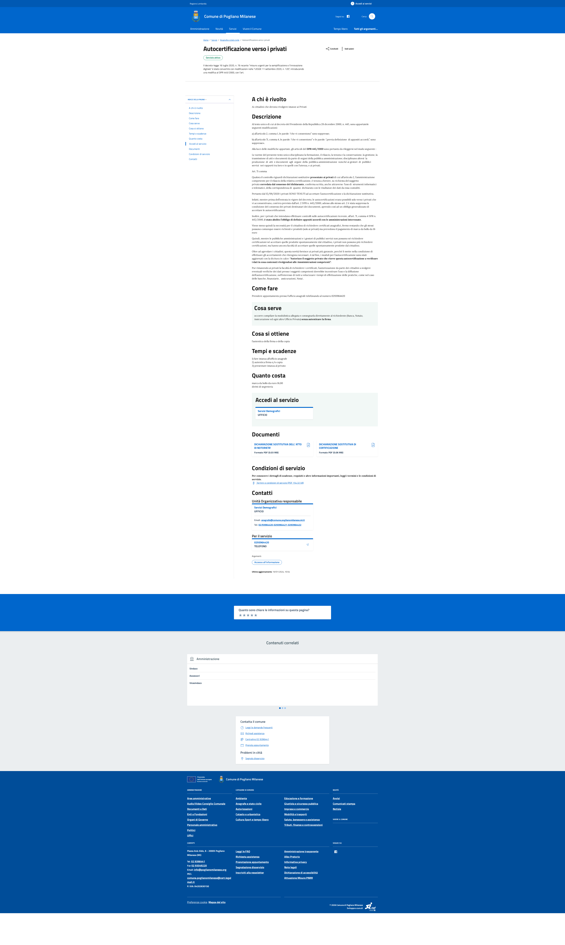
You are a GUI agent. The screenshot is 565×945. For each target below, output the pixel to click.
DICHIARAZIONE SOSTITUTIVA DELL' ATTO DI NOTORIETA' (278, 446)
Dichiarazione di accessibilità (301, 873)
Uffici (190, 835)
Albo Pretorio (292, 857)
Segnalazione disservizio (250, 867)
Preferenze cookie (197, 902)
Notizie (337, 809)
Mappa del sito (217, 902)
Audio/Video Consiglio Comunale (206, 804)
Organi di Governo (197, 820)
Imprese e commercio (296, 809)
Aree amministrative (199, 798)
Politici (191, 830)
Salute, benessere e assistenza (302, 820)
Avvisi (336, 798)
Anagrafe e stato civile (248, 804)
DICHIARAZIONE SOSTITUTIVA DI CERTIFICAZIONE (337, 446)
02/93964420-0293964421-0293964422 (280, 525)
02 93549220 (199, 866)
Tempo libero (341, 29)
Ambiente (241, 798)
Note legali (290, 867)
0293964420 (261, 542)
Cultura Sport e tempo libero (252, 820)
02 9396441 (198, 861)
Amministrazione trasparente (301, 851)
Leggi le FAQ (243, 851)
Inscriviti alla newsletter (250, 873)
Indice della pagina (196, 99)
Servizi (232, 29)
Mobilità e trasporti (295, 814)
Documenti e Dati (197, 809)
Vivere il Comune (252, 29)
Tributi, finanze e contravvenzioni (303, 825)
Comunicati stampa (344, 804)
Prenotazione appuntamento (252, 862)
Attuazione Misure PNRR (298, 878)
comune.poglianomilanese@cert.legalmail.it (209, 880)
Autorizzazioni (244, 809)
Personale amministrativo (202, 825)
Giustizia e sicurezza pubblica (301, 804)
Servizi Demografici (269, 411)
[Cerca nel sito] (372, 16)
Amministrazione (199, 29)
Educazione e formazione (298, 798)
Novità (219, 29)
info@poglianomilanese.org (210, 870)
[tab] (280, 708)
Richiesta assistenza (247, 857)
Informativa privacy (295, 862)
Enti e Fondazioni (197, 814)
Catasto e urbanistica (248, 814)
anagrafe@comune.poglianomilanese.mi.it (283, 520)
